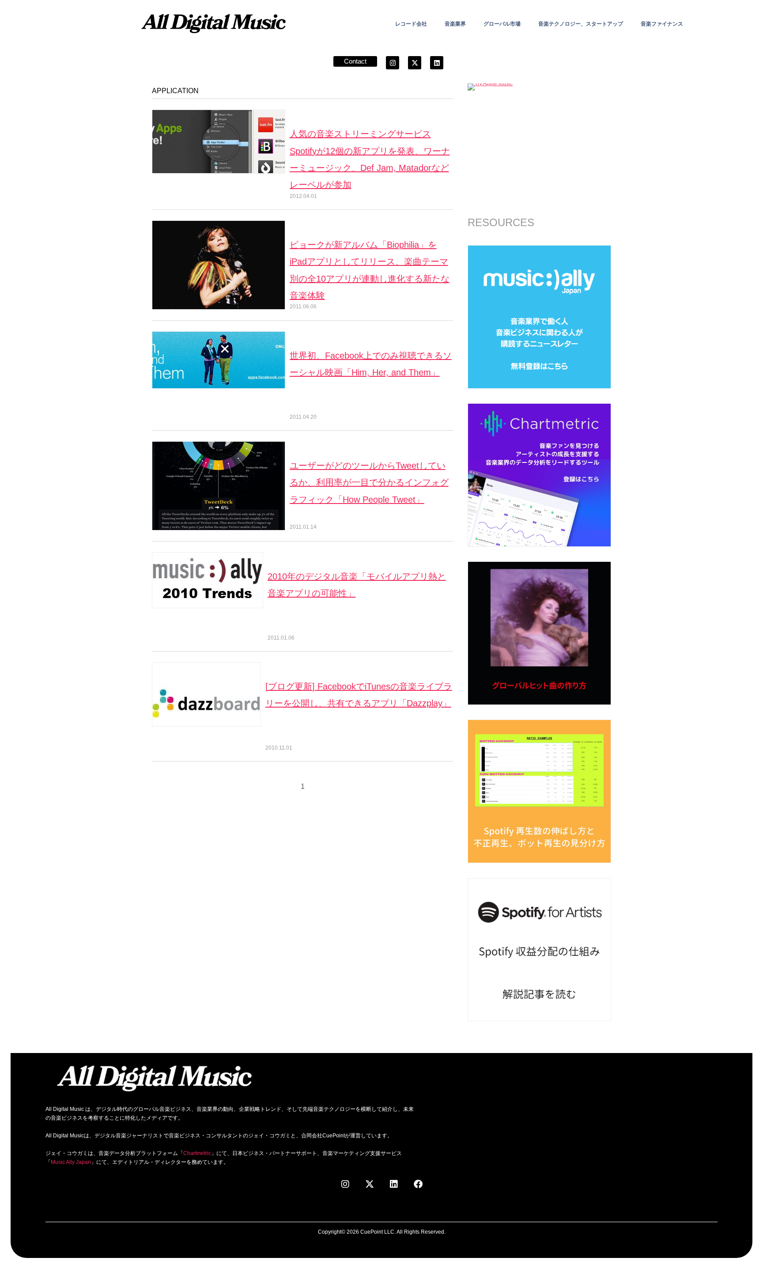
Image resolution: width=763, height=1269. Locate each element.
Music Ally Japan (71, 1162)
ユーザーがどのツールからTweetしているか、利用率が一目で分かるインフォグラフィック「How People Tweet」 (369, 482)
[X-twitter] (414, 62)
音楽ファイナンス (662, 24)
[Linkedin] (436, 62)
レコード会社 (411, 24)
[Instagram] (392, 62)
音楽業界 (455, 24)
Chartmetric (197, 1153)
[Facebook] (418, 1184)
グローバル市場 (502, 24)
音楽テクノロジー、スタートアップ (580, 24)
